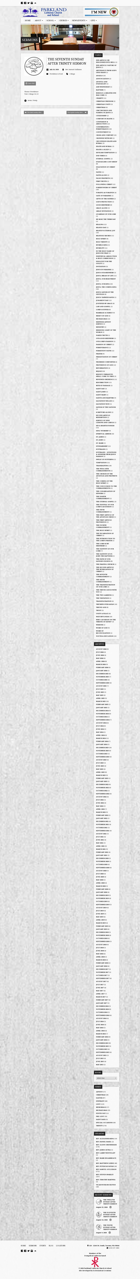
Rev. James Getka (103, 1150)
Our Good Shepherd (105, 338)
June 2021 (100, 840)
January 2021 (101, 855)
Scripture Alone (103, 412)
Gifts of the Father (104, 199)
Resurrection (102, 382)
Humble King (102, 245)
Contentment (102, 132)
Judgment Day (102, 300)
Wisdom (99, 625)
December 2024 (102, 710)
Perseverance (102, 347)
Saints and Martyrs (105, 398)
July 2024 (100, 726)
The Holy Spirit (103, 530)
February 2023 (102, 778)
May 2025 (99, 695)
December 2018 (102, 932)
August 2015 (101, 1055)
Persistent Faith (103, 351)
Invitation (101, 266)
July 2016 (100, 1021)
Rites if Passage (103, 385)
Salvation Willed (104, 401)
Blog (51, 1246)
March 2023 (101, 775)
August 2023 (101, 760)
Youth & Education (104, 636)
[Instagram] (32, 3)
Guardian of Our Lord (106, 214)
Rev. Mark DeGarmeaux (106, 1158)
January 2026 (101, 670)
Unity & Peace (102, 613)
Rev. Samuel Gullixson (73, 69)
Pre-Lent (100, 1116)
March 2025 (101, 701)
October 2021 (101, 827)
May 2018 (99, 954)
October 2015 (101, 1049)
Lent (98, 1104)
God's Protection (104, 202)
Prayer (99, 354)
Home (23, 1246)
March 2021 (101, 849)
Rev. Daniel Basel (103, 1142)
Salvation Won (102, 404)
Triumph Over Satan (105, 604)
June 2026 (100, 655)
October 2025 (101, 680)
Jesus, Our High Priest (106, 279)
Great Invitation (103, 211)
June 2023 (100, 766)
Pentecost (101, 1113)
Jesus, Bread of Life (104, 276)
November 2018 (102, 935)
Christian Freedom (104, 101)
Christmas (100, 107)
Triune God (101, 607)
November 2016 (102, 1009)
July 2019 (100, 911)
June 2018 (100, 951)
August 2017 (101, 981)
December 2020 (102, 858)
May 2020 (99, 880)
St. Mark (99, 443)
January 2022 (101, 818)
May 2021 (99, 843)
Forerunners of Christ (106, 187)
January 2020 (101, 892)
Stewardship (102, 446)
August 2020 (101, 871)
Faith (98, 172)
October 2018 (101, 938)
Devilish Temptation (105, 152)
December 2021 (102, 821)
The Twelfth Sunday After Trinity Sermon (110, 1202)
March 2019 (101, 923)
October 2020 (101, 864)
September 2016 (102, 1015)
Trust (98, 610)
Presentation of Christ (106, 357)
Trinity (35, 100)
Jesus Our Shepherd (105, 272)
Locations (60, 1246)
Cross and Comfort (104, 135)
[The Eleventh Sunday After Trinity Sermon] (99, 1216)
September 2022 (102, 794)
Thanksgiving (102, 465)
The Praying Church (105, 564)
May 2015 (99, 1064)
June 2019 (100, 914)
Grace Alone (101, 208)
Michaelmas (101, 319)
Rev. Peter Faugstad (105, 1166)
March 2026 (101, 664)
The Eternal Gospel (105, 501)
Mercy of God (102, 316)
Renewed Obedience (105, 379)
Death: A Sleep (102, 149)
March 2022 (101, 812)
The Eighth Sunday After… (75, 112)
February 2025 (102, 704)
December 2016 (102, 1006)
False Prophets (103, 178)
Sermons (30, 40)
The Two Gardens (104, 595)
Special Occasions (104, 1122)
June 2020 (100, 877)
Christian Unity (103, 104)
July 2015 (100, 1058)
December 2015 (102, 1043)
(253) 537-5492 (114, 1248)
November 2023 (102, 750)
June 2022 (100, 803)
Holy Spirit (101, 239)
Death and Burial (104, 146)
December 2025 (102, 674)
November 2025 (102, 677)
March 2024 (101, 738)
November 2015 (102, 1046)
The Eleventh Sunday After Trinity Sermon (110, 1214)
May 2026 (99, 658)
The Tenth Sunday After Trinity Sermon (110, 1227)
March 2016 (101, 1034)
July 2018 (100, 947)
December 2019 (102, 895)
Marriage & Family (104, 313)
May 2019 (99, 917)
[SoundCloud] (35, 3)
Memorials (101, 1107)
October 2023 (101, 754)
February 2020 (102, 889)
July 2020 (100, 874)
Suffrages (100, 449)
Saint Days (100, 1119)
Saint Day (100, 389)
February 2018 (102, 963)
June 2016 (100, 1024)
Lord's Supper (102, 309)
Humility (100, 248)
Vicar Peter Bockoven (106, 1185)
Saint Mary (101, 395)
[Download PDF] (110, 1207)
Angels (99, 75)
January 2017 (101, 1003)
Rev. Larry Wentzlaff (105, 1153)
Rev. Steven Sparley (104, 1174)
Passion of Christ (104, 344)
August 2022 (101, 797)
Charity (99, 98)
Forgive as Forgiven (105, 192)
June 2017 (100, 987)
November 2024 (102, 714)
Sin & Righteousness (105, 425)
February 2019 (102, 926)
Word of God (101, 628)
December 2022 (102, 784)
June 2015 (100, 1061)
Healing (99, 224)
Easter (99, 1098)
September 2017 (102, 978)
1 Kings (72, 74)
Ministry (100, 327)
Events (43, 1246)
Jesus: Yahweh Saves (105, 297)
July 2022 (100, 800)
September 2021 (102, 831)
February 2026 (102, 667)
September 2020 (102, 867)
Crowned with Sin (104, 138)
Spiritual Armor (103, 434)
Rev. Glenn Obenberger (106, 1145)
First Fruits (101, 181)
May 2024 (99, 732)
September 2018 (102, 941)
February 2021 (102, 852)
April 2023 (100, 772)
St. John (99, 440)
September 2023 (102, 757)
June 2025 (100, 692)
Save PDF (31, 83)
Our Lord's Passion (104, 341)
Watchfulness (102, 616)
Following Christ (104, 184)
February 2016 (102, 1037)
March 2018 (101, 960)
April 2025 (100, 698)
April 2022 (100, 809)
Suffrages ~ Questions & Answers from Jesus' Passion (106, 454)
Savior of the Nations (106, 407)
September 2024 (102, 720)
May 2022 (99, 806)
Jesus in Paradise (103, 269)
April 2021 (100, 846)
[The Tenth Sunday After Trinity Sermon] (99, 1229)
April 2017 (100, 994)
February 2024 (102, 741)
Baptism (99, 90)
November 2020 (102, 861)
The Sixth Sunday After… (35, 112)
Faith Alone (101, 175)
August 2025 (101, 686)
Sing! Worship (102, 431)
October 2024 (101, 717)
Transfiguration (103, 601)
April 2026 (100, 661)
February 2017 (102, 1000)
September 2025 (102, 683)
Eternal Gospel (103, 159)
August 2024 (101, 723)
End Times (100, 155)
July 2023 (100, 763)
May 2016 (99, 1028)
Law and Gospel (103, 306)
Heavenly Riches (103, 236)
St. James (100, 437)
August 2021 (101, 834)
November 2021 (102, 824)
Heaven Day (101, 227)
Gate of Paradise (103, 195)
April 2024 (100, 735)
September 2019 (102, 904)
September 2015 (102, 1052)
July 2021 (100, 837)
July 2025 (100, 689)
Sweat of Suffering (105, 459)
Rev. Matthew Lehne (105, 1163)
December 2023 (102, 747)
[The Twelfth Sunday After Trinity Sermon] (99, 1203)
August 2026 (101, 649)
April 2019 (100, 920)
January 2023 (101, 781)
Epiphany (100, 1101)
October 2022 (101, 790)
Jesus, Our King (103, 284)
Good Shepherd (103, 205)
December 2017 (102, 969)
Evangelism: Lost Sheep (106, 162)
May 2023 (99, 769)
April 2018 (100, 957)
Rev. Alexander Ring (105, 1138)
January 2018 (101, 966)
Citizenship (101, 115)
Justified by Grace (104, 303)
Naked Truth (102, 335)
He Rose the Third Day (106, 219)
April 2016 (100, 1031)
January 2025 (101, 707)
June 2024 (100, 729)
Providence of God (56, 74)
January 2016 (101, 1040)
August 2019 (101, 907)
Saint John (101, 392)
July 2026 (100, 652)
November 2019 (102, 898)
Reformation (102, 368)
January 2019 (101, 929)
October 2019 (101, 901)
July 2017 (100, 984)
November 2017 (102, 972)
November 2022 (102, 787)
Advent (99, 1092)
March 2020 (101, 886)
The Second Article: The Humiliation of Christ (105, 569)
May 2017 (99, 991)
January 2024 (101, 744)
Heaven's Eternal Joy (105, 230)
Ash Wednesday (103, 87)
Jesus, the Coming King (106, 287)
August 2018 (101, 944)
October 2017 (101, 975)
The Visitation (102, 598)
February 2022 (102, 815)
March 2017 (101, 997)
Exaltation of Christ (105, 167)
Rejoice (99, 371)
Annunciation (102, 79)
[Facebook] (22, 3)
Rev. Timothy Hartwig (105, 1179)
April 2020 (100, 883)
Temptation (101, 462)
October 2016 (101, 1012)
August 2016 (101, 1018)
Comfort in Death (104, 119)
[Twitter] (28, 3)
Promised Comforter (105, 362)
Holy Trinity (101, 242)
